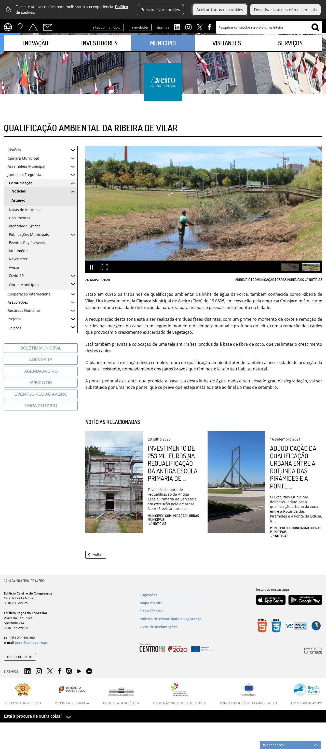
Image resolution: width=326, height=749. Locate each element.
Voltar (98, 554)
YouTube (79, 672)
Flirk (89, 671)
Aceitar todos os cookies (219, 9)
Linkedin (177, 26)
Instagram (188, 26)
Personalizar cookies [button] (160, 9)
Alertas (33, 27)
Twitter (200, 26)
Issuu (69, 671)
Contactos (47, 27)
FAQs (20, 27)
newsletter (140, 27)
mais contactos (20, 656)
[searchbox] (269, 27)
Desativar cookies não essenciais (285, 9)
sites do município (106, 27)
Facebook (209, 26)
